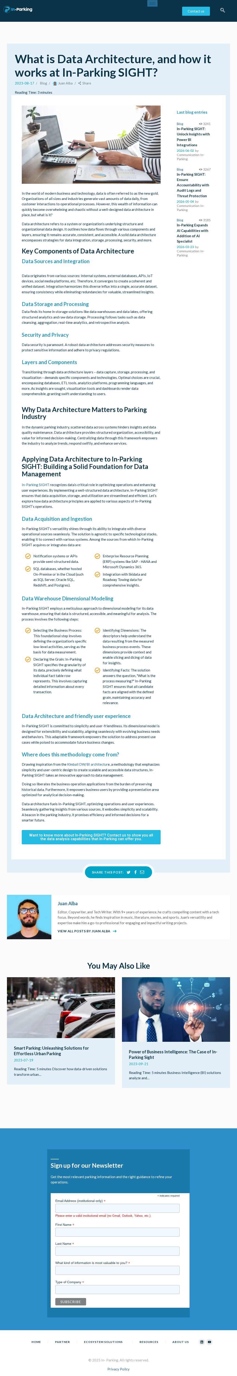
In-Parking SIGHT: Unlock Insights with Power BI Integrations (193, 137)
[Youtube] (209, 1342)
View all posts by (84, 931)
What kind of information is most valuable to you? (92, 1263)
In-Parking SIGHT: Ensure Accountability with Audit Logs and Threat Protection (193, 185)
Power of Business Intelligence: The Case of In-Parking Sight (173, 1054)
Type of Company (69, 1282)
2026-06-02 (185, 151)
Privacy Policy (118, 1369)
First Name (64, 1225)
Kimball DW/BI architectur (87, 764)
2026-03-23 (185, 247)
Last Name (64, 1244)
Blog (43, 83)
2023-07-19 (23, 1060)
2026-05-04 (185, 201)
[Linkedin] (202, 1342)
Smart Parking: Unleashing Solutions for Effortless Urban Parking (51, 1050)
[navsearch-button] (222, 12)
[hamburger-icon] (152, 3)
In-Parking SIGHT (35, 485)
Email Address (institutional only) (80, 1201)
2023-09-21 (138, 1064)
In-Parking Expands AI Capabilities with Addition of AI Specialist (192, 233)
